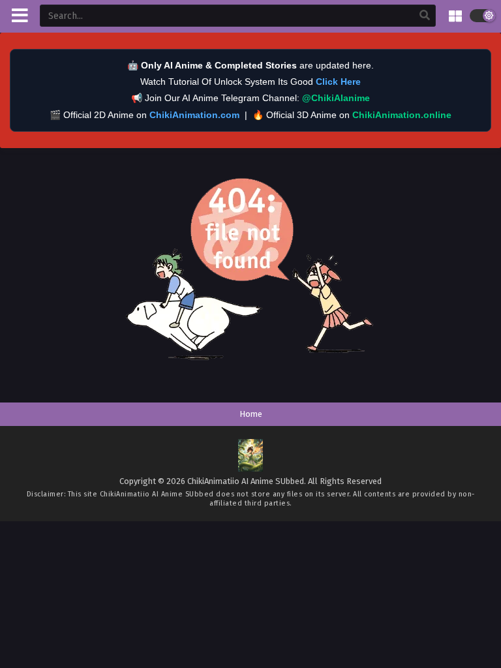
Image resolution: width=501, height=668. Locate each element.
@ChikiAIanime (336, 98)
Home (250, 414)
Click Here (338, 81)
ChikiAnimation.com (194, 115)
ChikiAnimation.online (401, 115)
